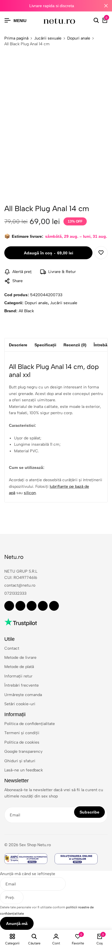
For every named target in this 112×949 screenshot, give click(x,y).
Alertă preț (22, 271)
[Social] (9, 606)
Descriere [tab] (18, 345)
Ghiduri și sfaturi (19, 761)
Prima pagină (16, 38)
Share (17, 280)
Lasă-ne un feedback (23, 770)
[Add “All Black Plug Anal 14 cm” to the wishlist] (101, 252)
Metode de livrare (20, 657)
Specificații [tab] (45, 345)
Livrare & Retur (62, 271)
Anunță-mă (17, 923)
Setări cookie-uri (19, 704)
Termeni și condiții (21, 732)
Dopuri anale (78, 38)
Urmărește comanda (23, 694)
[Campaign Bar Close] (106, 5)
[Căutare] (96, 20)
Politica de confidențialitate (29, 723)
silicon (30, 492)
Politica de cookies (21, 742)
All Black (26, 311)
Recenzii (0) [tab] (74, 345)
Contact (11, 648)
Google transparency (23, 751)
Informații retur (18, 676)
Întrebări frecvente (21, 685)
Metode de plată (19, 666)
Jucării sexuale (47, 38)
